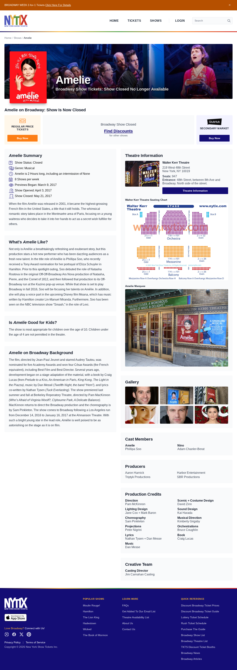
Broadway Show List (193, 635)
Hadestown (89, 623)
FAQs (125, 605)
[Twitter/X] (21, 634)
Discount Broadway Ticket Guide (200, 611)
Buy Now (22, 138)
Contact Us (128, 629)
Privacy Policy (12, 642)
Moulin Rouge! (91, 605)
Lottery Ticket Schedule (194, 617)
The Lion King (91, 617)
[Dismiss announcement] (230, 5)
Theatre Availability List (135, 617)
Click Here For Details (58, 5)
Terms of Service (35, 642)
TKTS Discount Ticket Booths (198, 647)
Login (180, 20)
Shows (156, 20)
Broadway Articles (191, 659)
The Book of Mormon (95, 635)
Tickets (134, 20)
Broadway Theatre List (194, 641)
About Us (127, 623)
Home (114, 20)
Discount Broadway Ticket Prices (200, 605)
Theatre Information (195, 190)
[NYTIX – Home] (15, 21)
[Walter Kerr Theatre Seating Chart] (176, 241)
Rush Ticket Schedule (193, 623)
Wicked (87, 629)
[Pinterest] (29, 634)
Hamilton (88, 611)
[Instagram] (6, 634)
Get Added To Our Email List (138, 611)
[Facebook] (14, 634)
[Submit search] (229, 20)
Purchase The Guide (193, 629)
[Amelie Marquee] (176, 328)
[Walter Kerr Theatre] (142, 177)
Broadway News (190, 653)
